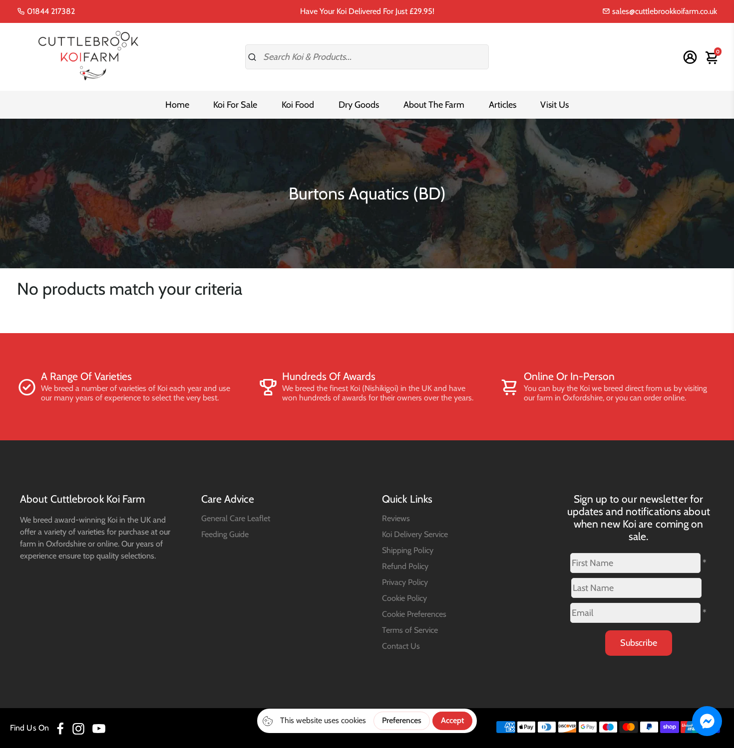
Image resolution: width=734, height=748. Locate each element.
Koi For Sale (235, 104)
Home (177, 104)
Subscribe (638, 642)
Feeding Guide (225, 534)
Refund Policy (405, 566)
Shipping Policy (407, 550)
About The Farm (433, 104)
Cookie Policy (404, 598)
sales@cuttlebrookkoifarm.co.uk (663, 11)
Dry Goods (359, 104)
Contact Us (401, 646)
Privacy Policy (405, 582)
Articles (502, 104)
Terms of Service (410, 630)
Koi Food (298, 104)
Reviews (396, 518)
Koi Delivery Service (415, 534)
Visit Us (554, 104)
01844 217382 (50, 11)
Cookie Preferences (414, 614)
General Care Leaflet (235, 518)
